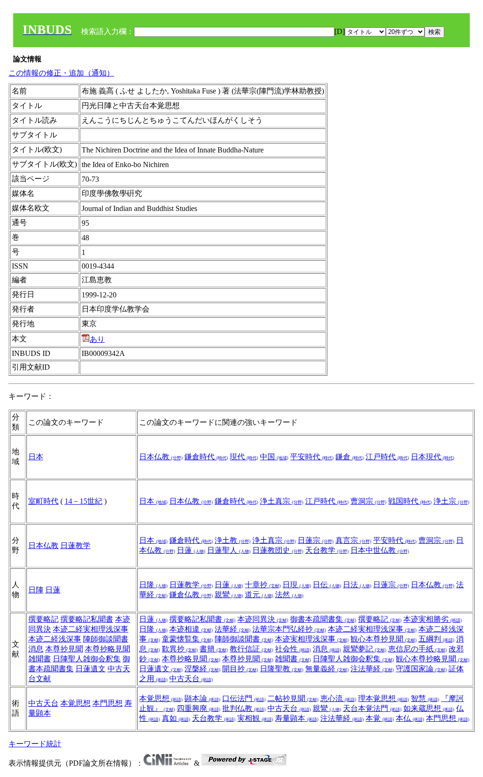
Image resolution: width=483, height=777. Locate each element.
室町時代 (43, 501)
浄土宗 (451, 501)
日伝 (327, 585)
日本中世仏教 (379, 550)
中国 (274, 457)
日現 (297, 585)
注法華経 (372, 669)
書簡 (214, 649)
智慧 (425, 698)
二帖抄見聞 (292, 698)
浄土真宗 (281, 501)
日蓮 (191, 550)
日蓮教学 (75, 545)
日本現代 (432, 457)
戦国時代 (410, 501)
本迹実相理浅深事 (312, 639)
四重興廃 (198, 708)
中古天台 (191, 679)
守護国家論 (421, 669)
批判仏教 (244, 708)
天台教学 (327, 550)
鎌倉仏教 (191, 595)
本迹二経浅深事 (54, 639)
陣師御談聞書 (105, 639)
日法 (357, 585)
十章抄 (263, 585)
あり (97, 339)
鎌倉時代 (206, 457)
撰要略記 (43, 619)
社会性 (293, 649)
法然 (289, 595)
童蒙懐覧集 (187, 639)
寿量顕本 (296, 718)
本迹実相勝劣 (432, 619)
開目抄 (240, 669)
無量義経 (327, 669)
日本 (35, 457)
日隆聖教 (281, 669)
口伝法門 (244, 698)
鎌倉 (349, 457)
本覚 (380, 718)
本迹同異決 (262, 619)
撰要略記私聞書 (86, 619)
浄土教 (232, 540)
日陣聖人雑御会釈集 (87, 659)
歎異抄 (180, 649)
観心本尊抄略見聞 (432, 659)
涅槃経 (202, 669)
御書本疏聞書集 (323, 619)
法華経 (232, 629)
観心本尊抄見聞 (383, 639)
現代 (244, 457)
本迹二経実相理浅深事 (90, 629)
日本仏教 (161, 457)
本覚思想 (75, 703)
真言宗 (353, 540)
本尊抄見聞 (64, 649)
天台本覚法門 (372, 708)
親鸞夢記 (364, 649)
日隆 (153, 585)
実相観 (255, 718)
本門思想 (107, 703)
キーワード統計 (34, 744)
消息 (35, 649)
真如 (176, 718)
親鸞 (229, 595)
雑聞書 (39, 659)
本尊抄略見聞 (107, 649)
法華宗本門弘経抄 (289, 629)
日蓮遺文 (90, 669)
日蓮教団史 (277, 550)
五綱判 (436, 639)
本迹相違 (191, 629)
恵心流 (338, 698)
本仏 (410, 718)
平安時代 (311, 457)
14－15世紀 (83, 501)
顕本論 (202, 698)
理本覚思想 (383, 698)
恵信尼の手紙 (417, 649)
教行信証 (251, 649)
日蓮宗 (315, 540)
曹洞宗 (368, 501)
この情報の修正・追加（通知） (61, 73)
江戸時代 (387, 457)
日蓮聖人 (228, 550)
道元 (259, 595)
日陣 (35, 590)
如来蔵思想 (428, 708)
